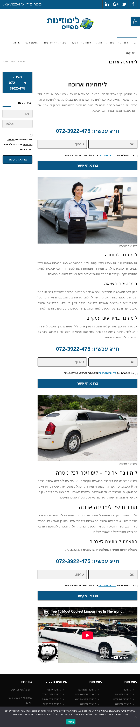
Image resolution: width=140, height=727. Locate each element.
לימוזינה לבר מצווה (52, 704)
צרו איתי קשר (87, 165)
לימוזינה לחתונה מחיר (85, 699)
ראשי (22, 61)
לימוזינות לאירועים (87, 689)
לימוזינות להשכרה (122, 699)
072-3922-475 (13, 4)
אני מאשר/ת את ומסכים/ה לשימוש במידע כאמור (99, 155)
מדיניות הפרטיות (107, 155)
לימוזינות (127, 689)
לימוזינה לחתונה (123, 694)
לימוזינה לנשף (54, 689)
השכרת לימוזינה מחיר (85, 694)
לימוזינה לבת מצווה (51, 699)
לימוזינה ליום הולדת (51, 694)
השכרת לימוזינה (123, 704)
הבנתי (71, 722)
